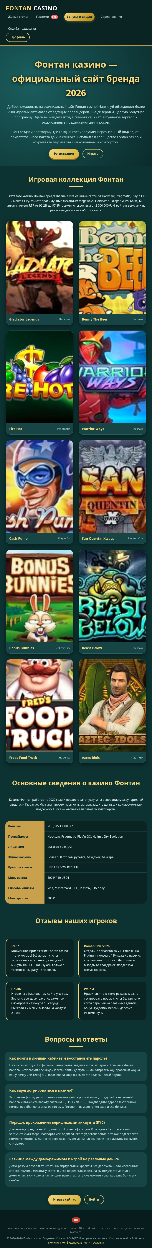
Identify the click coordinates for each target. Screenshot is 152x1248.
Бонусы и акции (79, 17)
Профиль (18, 37)
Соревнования (111, 17)
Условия (98, 1242)
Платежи (46, 17)
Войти (94, 1199)
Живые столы (18, 17)
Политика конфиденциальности (69, 1242)
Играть (92, 154)
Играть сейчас (64, 1199)
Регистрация (64, 154)
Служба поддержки (22, 28)
